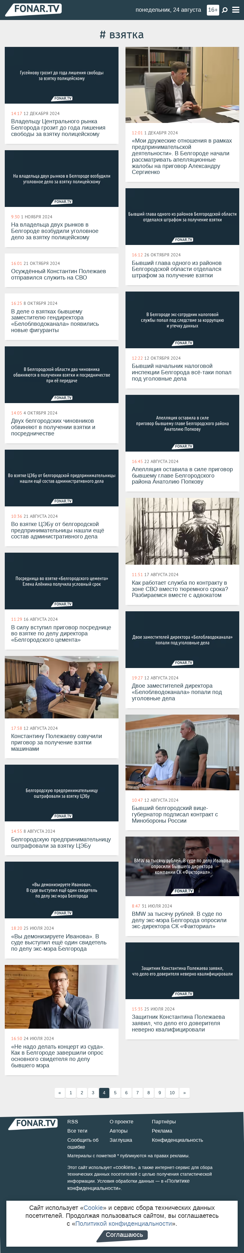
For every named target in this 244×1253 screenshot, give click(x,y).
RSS (72, 1121)
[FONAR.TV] (33, 10)
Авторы (119, 1131)
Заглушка (121, 1140)
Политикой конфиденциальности (123, 1223)
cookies (124, 1167)
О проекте (121, 1121)
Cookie (93, 1208)
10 (172, 1093)
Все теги (77, 1131)
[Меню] (235, 10)
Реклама (162, 1131)
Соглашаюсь (124, 1235)
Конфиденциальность (177, 1140)
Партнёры (164, 1121)
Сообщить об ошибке (82, 1144)
